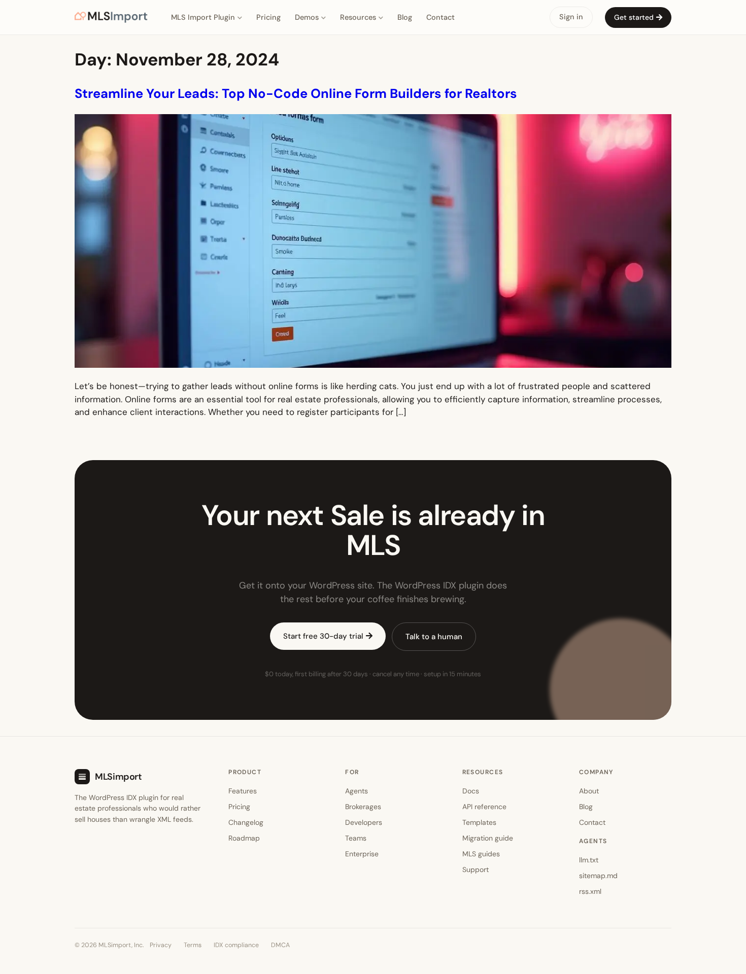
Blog (404, 17)
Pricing (268, 17)
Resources (358, 17)
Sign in (571, 16)
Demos (307, 17)
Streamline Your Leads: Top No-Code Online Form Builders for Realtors (296, 93)
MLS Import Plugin (203, 17)
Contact (440, 17)
